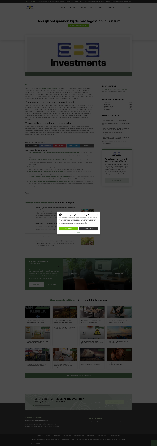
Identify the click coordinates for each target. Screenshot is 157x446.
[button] (97, 215)
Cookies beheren (88, 228)
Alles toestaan (68, 228)
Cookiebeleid (77, 232)
